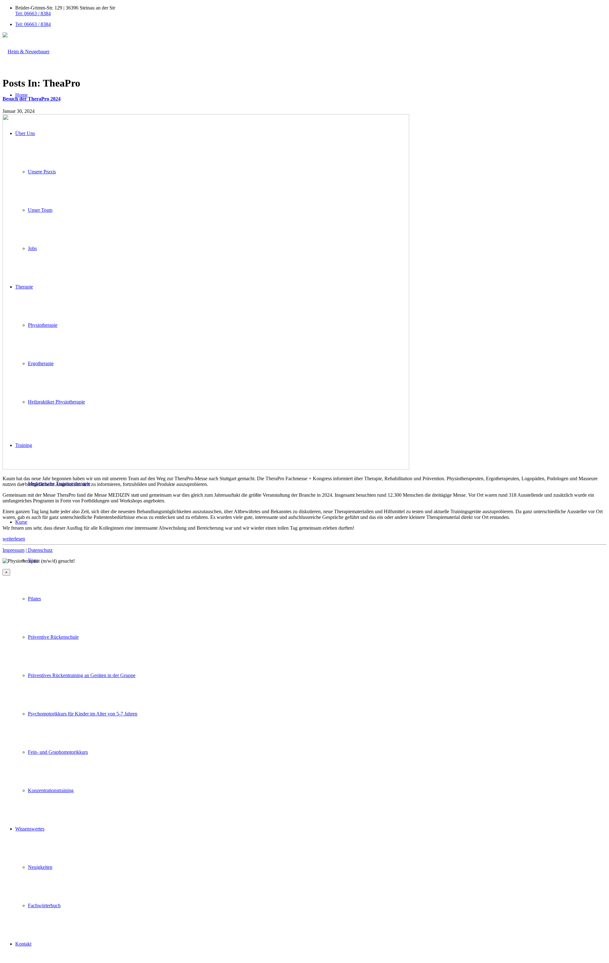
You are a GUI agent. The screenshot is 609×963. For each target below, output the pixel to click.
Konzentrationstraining (51, 790)
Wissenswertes (29, 828)
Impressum (13, 550)
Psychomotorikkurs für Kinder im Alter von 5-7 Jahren (82, 713)
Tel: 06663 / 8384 (33, 13)
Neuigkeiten (40, 867)
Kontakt (23, 944)
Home (21, 95)
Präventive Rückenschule (53, 637)
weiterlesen (14, 538)
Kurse (21, 522)
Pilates (34, 598)
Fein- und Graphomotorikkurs (58, 752)
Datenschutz (40, 550)
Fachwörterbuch (44, 905)
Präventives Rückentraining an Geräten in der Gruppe (81, 675)
